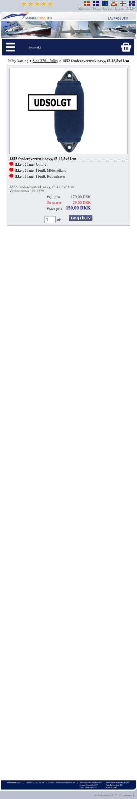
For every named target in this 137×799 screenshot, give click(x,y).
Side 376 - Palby (45, 61)
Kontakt (35, 47)
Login (107, 8)
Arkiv (130, 8)
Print (96, 8)
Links (119, 8)
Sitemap (84, 8)
